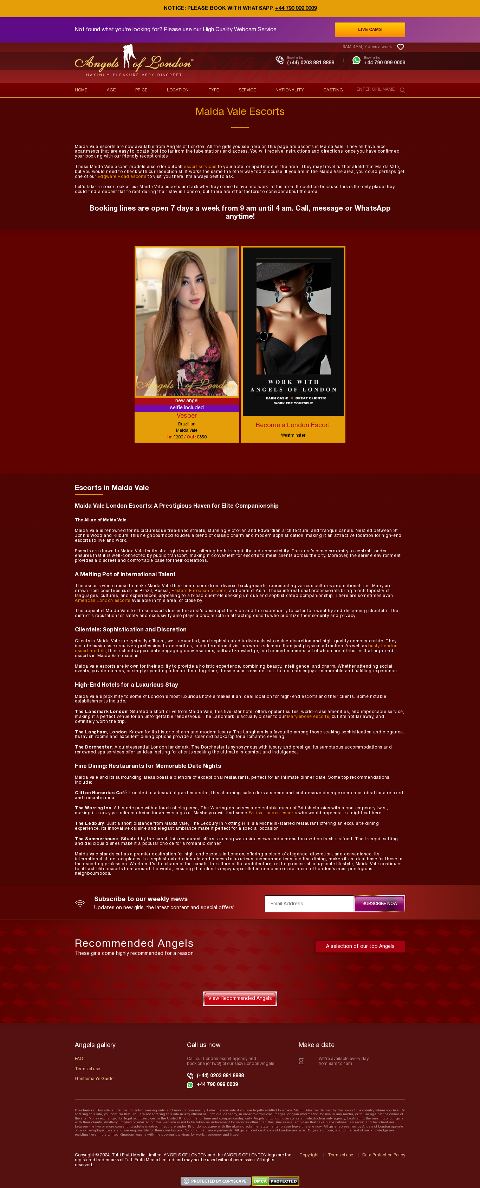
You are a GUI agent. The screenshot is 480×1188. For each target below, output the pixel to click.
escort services (200, 167)
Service (247, 90)
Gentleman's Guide (94, 1079)
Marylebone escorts (308, 717)
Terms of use (87, 1069)
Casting (333, 90)
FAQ (79, 1059)
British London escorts (273, 813)
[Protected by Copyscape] (216, 1181)
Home (81, 90)
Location (178, 90)
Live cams (370, 30)
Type (213, 90)
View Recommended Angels (240, 998)
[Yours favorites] (400, 47)
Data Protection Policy (383, 1155)
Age (111, 90)
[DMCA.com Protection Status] (275, 1181)
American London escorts (102, 601)
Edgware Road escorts (122, 177)
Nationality (289, 90)
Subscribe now (379, 904)
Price (141, 90)
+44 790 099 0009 (296, 8)
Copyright (309, 1155)
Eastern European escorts (198, 591)
